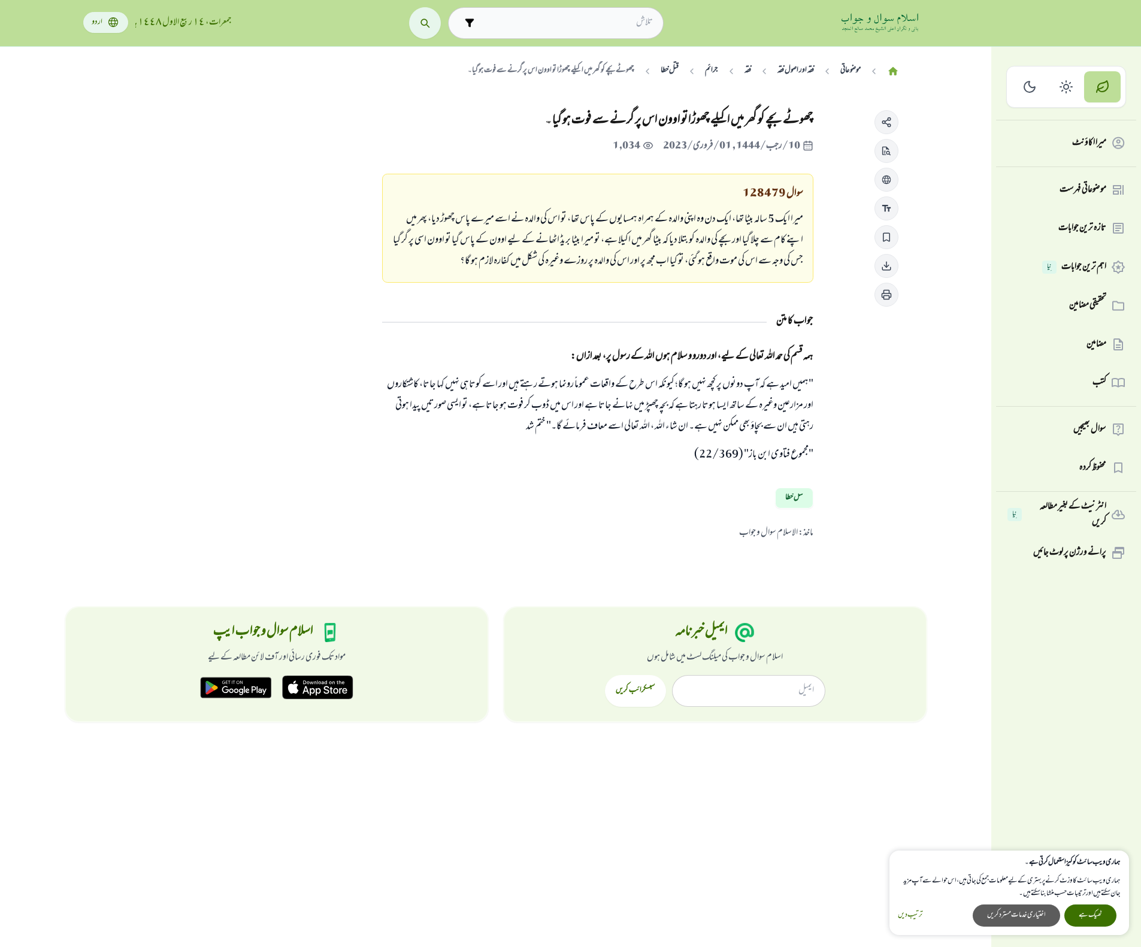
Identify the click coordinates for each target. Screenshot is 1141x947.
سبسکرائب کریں (635, 690)
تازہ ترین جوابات (1082, 228)
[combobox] (566, 23)
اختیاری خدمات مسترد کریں (1016, 915)
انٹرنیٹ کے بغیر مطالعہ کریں (1059, 515)
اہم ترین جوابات (1076, 267)
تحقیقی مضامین (1087, 305)
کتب (1099, 383)
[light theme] (1066, 87)
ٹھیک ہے (1090, 915)
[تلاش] (425, 23)
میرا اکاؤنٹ (1089, 143)
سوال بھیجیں (1089, 429)
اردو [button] (97, 22)
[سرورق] (893, 71)
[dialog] (1009, 893)
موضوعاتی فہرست (1083, 190)
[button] (886, 122)
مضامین (1096, 344)
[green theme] (1102, 87)
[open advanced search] (469, 23)
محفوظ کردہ (1092, 468)
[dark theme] (1030, 87)
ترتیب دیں (910, 915)
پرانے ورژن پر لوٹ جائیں (1069, 553)
